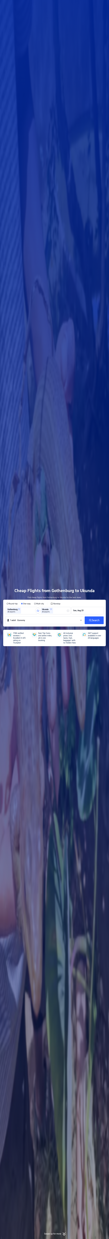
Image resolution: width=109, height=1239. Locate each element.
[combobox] (22, 611)
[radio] (12, 604)
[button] (87, 4)
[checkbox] (55, 604)
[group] (21, 610)
